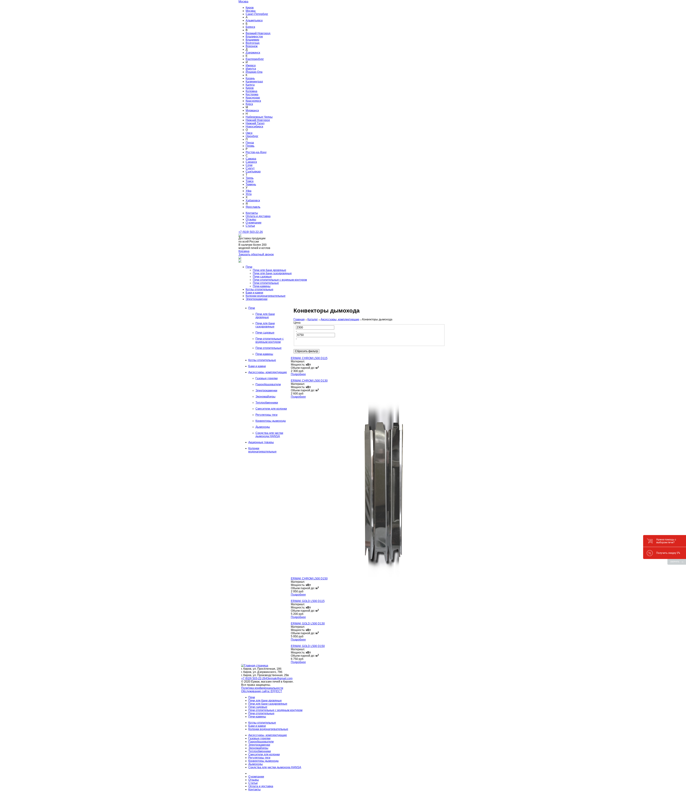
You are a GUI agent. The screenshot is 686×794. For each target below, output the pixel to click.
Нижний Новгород (258, 120)
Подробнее (298, 374)
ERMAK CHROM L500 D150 (309, 578)
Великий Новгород (258, 33)
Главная (299, 319)
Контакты (252, 212)
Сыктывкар (253, 171)
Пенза (250, 142)
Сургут (250, 168)
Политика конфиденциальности (262, 688)
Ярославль (253, 206)
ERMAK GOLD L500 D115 (308, 601)
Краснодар (253, 97)
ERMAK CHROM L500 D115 (309, 358)
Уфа (248, 190)
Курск (249, 104)
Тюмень (251, 184)
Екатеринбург (255, 59)
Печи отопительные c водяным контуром (280, 279)
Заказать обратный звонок (256, 254)
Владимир (252, 39)
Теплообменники (259, 751)
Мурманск (252, 110)
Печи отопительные (266, 282)
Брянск (250, 26)
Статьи (250, 225)
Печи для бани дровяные (269, 270)
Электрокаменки (256, 299)
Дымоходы (255, 764)
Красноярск (253, 100)
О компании (253, 222)
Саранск (251, 161)
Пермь (250, 145)
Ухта (249, 194)
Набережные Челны (259, 116)
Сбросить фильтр (306, 351)
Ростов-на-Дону (256, 152)
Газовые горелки (259, 738)
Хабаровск (253, 200)
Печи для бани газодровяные (272, 273)
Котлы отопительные (259, 289)
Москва (250, 10)
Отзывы (251, 219)
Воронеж (252, 46)
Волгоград (252, 42)
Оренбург (252, 136)
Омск (249, 132)
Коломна (251, 91)
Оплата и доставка (258, 216)
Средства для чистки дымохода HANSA (274, 767)
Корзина (243, 251)
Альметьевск (254, 20)
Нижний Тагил (255, 123)
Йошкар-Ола (254, 71)
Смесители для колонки (264, 754)
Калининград (254, 81)
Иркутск (251, 68)
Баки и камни (254, 292)
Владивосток (254, 36)
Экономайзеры (258, 748)
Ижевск (251, 65)
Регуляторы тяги (259, 757)
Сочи (249, 165)
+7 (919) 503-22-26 (250, 231)
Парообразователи (261, 741)
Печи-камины (261, 286)
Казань (250, 78)
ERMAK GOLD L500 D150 (308, 646)
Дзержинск (253, 52)
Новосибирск (254, 126)
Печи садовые (262, 276)
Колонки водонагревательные (265, 295)
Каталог (312, 319)
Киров (250, 7)
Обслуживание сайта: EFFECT (261, 691)
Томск (249, 181)
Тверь (249, 177)
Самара (251, 158)
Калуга (250, 84)
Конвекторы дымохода (263, 760)
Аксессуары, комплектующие (340, 319)
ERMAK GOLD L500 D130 (308, 623)
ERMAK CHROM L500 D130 (309, 380)
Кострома (252, 94)
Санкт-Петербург (257, 14)
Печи (249, 266)
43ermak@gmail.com (278, 678)
